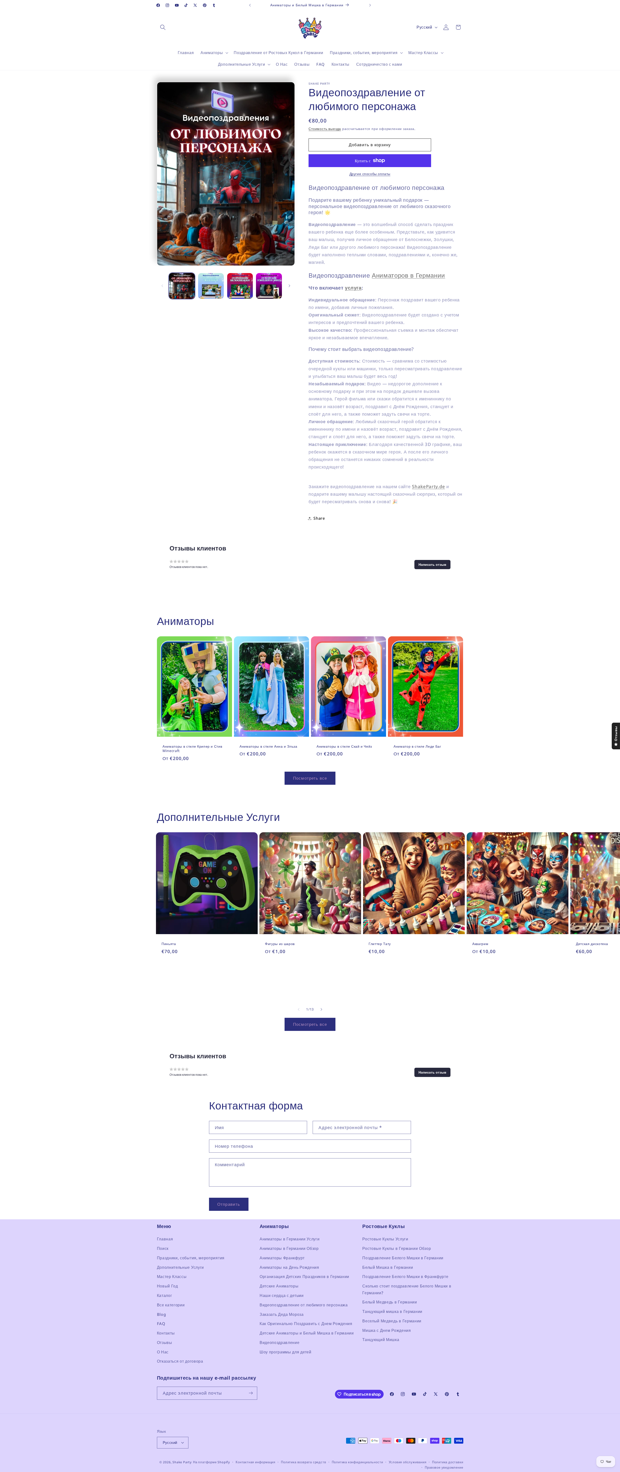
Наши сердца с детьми (282, 1295)
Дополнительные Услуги (180, 1267)
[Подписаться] (251, 1392)
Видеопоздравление (280, 1342)
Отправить (228, 1204)
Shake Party (182, 1462)
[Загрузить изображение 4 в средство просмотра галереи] (269, 286)
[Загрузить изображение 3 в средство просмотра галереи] (240, 286)
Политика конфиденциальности (357, 1462)
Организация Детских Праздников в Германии (304, 1276)
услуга (353, 287)
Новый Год (167, 1286)
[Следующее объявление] (370, 5)
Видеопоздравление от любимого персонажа (304, 1305)
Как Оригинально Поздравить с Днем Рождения (306, 1323)
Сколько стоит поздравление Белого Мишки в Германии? (406, 1289)
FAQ (161, 1323)
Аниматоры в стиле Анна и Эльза (268, 746)
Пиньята (169, 944)
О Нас (163, 1352)
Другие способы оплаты (369, 173)
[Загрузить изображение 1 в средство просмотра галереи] (182, 286)
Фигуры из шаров (280, 944)
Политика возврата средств (303, 1462)
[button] (163, 27)
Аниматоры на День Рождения (289, 1267)
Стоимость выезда (325, 128)
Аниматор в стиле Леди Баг (417, 746)
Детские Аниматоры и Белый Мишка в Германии (307, 1333)
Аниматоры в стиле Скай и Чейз (344, 746)
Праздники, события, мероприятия (191, 1258)
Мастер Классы (172, 1276)
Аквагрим (480, 944)
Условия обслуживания (407, 1462)
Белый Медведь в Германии (389, 1302)
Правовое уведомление (444, 1467)
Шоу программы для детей (285, 1352)
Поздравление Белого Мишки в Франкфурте (405, 1276)
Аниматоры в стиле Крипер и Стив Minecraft (192, 748)
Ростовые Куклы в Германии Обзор (396, 1248)
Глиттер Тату (380, 944)
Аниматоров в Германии (408, 275)
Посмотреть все (310, 778)
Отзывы (164, 1342)
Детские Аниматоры (279, 1286)
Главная (165, 1239)
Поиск (163, 1248)
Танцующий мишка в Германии (392, 1311)
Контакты (166, 1333)
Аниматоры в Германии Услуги (290, 1239)
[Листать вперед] (289, 286)
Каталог (164, 1295)
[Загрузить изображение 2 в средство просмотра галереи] (211, 286)
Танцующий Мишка (380, 1340)
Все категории (171, 1305)
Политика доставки (447, 1462)
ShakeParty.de (428, 486)
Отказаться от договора (180, 1361)
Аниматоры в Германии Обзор (289, 1248)
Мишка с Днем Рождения (386, 1330)
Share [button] (319, 518)
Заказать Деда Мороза (282, 1314)
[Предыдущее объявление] (250, 5)
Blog (161, 1314)
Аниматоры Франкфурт (282, 1258)
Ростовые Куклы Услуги (385, 1239)
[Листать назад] (162, 286)
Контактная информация (255, 1462)
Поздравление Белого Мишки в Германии (402, 1258)
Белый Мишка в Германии (387, 1267)
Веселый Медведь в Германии (391, 1321)
